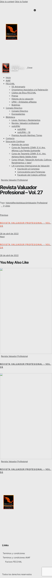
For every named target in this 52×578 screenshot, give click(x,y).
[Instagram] (39, 43)
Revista (16, 202)
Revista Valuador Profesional (14, 180)
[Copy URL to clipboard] (25, 210)
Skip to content (7, 1)
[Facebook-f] (39, 19)
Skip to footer (21, 1)
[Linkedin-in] (39, 27)
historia (9, 202)
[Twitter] (39, 35)
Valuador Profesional (37, 202)
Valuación (23, 202)
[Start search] (40, 11)
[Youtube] (39, 51)
